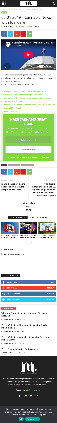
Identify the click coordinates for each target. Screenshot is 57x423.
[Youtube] (37, 396)
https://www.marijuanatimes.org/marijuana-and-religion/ (25, 91)
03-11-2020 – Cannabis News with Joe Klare (46, 236)
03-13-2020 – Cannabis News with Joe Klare (9, 236)
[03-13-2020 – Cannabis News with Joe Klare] (10, 228)
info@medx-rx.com (33, 390)
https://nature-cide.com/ (11, 111)
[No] (53, 414)
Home (3, 10)
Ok (21, 419)
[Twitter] (30, 210)
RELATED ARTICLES (18, 217)
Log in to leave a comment (12, 254)
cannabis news (14, 165)
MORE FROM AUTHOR (38, 217)
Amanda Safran (8, 319)
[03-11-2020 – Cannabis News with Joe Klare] (47, 228)
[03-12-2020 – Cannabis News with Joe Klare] (28, 228)
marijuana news (27, 165)
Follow (50, 288)
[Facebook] (20, 396)
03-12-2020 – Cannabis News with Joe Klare (28, 236)
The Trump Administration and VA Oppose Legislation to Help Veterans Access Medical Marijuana (44, 189)
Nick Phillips (9, 27)
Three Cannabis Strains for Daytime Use (21, 349)
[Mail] (27, 210)
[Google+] (26, 396)
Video (9, 10)
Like (52, 282)
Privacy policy (32, 419)
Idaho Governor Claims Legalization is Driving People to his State (13, 186)
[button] (53, 4)
